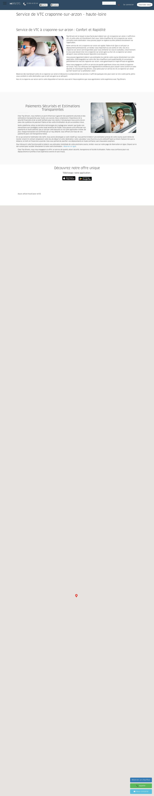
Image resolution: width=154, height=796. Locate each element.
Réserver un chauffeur (141, 780)
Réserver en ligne (69, 146)
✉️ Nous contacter (141, 791)
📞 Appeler (141, 786)
